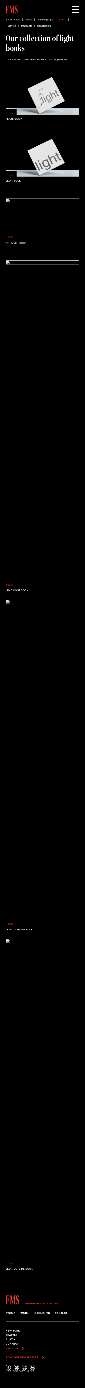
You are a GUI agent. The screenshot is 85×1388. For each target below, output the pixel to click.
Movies (12, 26)
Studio (10, 1313)
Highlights (42, 1313)
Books (62, 19)
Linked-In (32, 1367)
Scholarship (44, 26)
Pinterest (16, 1367)
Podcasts (26, 26)
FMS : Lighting (12, 9)
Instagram (24, 1367)
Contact (61, 1313)
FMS (14, 1299)
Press (29, 19)
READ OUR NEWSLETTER (22, 1357)
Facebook (8, 1367)
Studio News (13, 19)
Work (24, 1313)
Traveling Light (45, 19)
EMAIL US (12, 1348)
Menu (75, 9)
